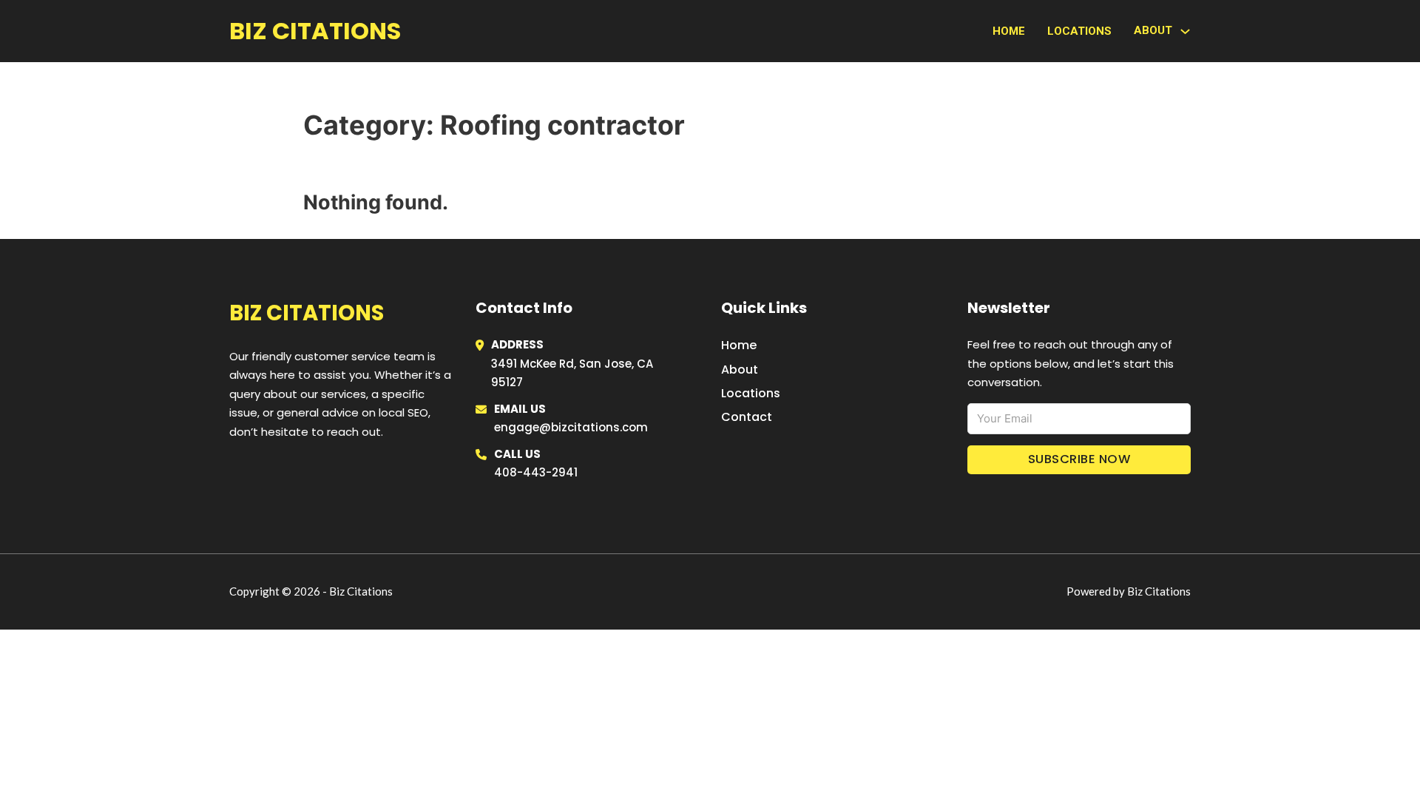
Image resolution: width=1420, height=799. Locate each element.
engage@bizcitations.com (571, 427)
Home (1009, 31)
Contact (746, 416)
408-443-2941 (536, 472)
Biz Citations (315, 30)
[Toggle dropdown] (1185, 31)
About (739, 369)
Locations (1079, 31)
